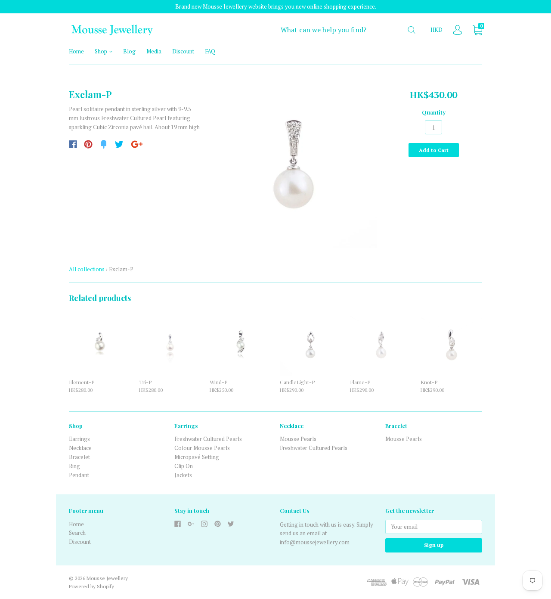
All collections (87, 269)
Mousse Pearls (298, 439)
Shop (101, 51)
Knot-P (429, 382)
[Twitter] (119, 144)
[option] (293, 164)
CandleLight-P (297, 382)
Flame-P (360, 382)
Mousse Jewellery (107, 578)
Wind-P (218, 382)
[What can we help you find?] (348, 30)
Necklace (80, 448)
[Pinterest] (88, 144)
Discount (183, 51)
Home (76, 51)
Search (77, 533)
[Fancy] (103, 144)
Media (153, 51)
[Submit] (411, 30)
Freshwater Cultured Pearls (208, 439)
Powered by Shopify (91, 586)
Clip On (183, 466)
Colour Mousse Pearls (202, 448)
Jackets (183, 475)
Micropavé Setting (196, 457)
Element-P (81, 382)
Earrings (79, 439)
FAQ (210, 51)
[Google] (137, 144)
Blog (129, 51)
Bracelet (79, 457)
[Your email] (433, 527)
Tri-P (145, 382)
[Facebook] (72, 144)
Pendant (79, 475)
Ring (74, 466)
